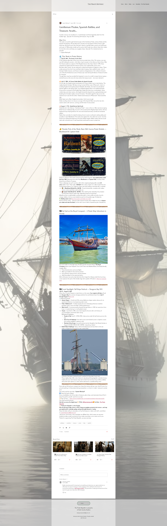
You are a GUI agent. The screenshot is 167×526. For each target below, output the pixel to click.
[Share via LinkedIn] (66, 427)
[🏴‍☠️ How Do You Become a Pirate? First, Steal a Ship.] (62, 446)
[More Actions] (107, 482)
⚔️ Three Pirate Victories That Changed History (104, 455)
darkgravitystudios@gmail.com (83, 512)
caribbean (62, 423)
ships (84, 423)
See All (112, 439)
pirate (80, 423)
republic (89, 423)
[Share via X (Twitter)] (63, 427)
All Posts (54, 14)
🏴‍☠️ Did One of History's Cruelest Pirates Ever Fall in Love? (83, 455)
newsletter (69, 423)
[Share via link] (69, 427)
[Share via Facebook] (60, 427)
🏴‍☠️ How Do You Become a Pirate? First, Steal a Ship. (60, 455)
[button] (112, 14)
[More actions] (107, 23)
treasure (74, 423)
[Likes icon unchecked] (63, 492)
